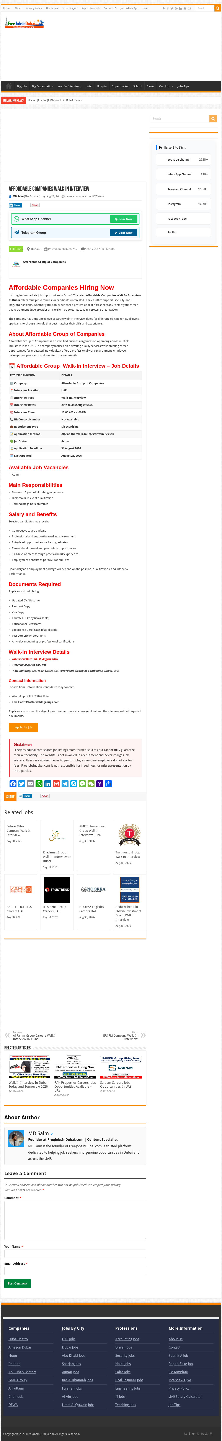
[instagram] (189, 8)
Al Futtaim (16, 1388)
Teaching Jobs (125, 1405)
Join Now (123, 219)
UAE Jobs (68, 1339)
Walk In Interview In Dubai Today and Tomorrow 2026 (28, 1085)
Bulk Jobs (9, 85)
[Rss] (164, 8)
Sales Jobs (123, 1372)
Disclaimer (52, 8)
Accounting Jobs (127, 1339)
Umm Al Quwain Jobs (78, 1405)
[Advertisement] (139, 46)
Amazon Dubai (19, 1347)
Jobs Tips (183, 86)
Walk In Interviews (69, 86)
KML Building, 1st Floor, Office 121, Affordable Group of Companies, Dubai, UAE (66, 670)
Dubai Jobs (70, 1347)
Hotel (88, 86)
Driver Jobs (123, 1347)
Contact (174, 1347)
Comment (12, 1198)
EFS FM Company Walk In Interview (120, 1036)
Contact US (110, 8)
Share (17, 205)
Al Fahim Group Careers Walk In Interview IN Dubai (35, 1036)
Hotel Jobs (123, 1364)
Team (145, 8)
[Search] (217, 8)
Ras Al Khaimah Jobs (77, 1380)
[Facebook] (167, 8)
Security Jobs (125, 1356)
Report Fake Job (91, 8)
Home (6, 8)
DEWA (13, 1405)
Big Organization (42, 86)
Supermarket (120, 86)
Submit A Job (178, 1356)
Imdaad (14, 1364)
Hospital (102, 86)
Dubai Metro (18, 1339)
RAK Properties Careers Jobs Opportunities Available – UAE (75, 1086)
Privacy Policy (34, 8)
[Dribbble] (176, 8)
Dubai (35, 249)
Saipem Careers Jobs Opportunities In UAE (115, 1085)
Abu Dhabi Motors (22, 1372)
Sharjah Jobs (71, 1364)
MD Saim (18, 196)
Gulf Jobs (165, 86)
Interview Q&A (180, 1380)
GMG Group (17, 1380)
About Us (176, 1339)
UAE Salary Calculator (185, 1397)
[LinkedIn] (180, 8)
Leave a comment (76, 196)
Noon (12, 1356)
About (18, 8)
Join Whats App (129, 8)
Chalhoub (15, 1397)
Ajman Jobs (70, 1372)
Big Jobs (22, 86)
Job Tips (174, 1405)
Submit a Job (70, 8)
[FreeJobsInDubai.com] (25, 21)
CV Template (178, 1372)
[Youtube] (185, 8)
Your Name (13, 1246)
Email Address (16, 1263)
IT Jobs (120, 1397)
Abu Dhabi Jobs (73, 1356)
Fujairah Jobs (72, 1388)
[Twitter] (172, 8)
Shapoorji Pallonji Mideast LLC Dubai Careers (55, 100)
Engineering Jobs (127, 1388)
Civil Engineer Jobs (129, 1380)
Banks (150, 86)
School (137, 86)
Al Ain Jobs (70, 1397)
